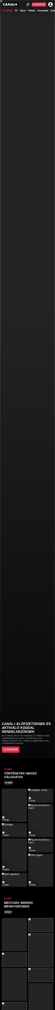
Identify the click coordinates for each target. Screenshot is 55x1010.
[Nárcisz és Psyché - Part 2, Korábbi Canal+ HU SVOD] (40, 820)
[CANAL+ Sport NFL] (40, 975)
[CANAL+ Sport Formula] (14, 960)
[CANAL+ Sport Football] (14, 934)
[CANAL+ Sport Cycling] (14, 984)
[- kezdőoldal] (10, 4)
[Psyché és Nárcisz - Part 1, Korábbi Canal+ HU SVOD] (40, 845)
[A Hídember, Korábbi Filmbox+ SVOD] (14, 805)
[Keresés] (28, 4)
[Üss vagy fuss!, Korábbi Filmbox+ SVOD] (14, 855)
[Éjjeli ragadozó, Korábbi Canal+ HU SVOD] (14, 880)
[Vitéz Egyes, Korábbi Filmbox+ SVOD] (40, 870)
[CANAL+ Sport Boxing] (40, 925)
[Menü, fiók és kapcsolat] (50, 4)
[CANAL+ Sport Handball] (40, 950)
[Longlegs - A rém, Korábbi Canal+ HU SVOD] (40, 796)
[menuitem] (7, 10)
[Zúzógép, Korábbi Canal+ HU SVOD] (14, 830)
